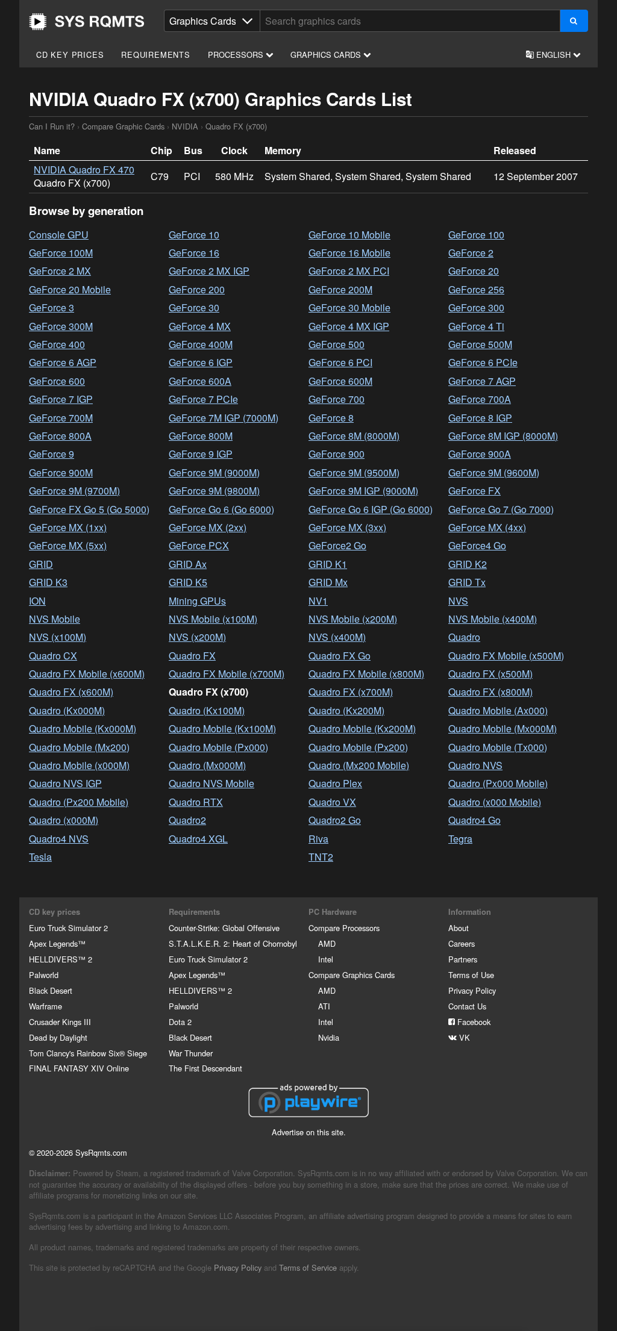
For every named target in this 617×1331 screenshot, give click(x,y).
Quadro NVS (475, 765)
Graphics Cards (326, 54)
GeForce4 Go (477, 545)
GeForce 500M (480, 344)
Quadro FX (192, 655)
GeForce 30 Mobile (349, 307)
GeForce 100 (476, 235)
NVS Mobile (54, 619)
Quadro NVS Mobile (211, 783)
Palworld (43, 974)
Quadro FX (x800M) (490, 692)
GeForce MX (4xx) (487, 527)
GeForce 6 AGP (62, 362)
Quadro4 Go (474, 820)
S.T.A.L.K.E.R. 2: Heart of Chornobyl (233, 943)
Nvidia (328, 1037)
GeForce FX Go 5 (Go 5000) (89, 509)
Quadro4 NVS (59, 839)
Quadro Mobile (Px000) (218, 747)
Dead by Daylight (58, 1037)
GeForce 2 (470, 253)
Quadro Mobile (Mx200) (79, 747)
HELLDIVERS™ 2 (60, 959)
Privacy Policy (472, 990)
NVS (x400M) (337, 637)
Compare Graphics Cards (351, 974)
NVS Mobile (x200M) (352, 619)
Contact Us (467, 1006)
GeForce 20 (473, 271)
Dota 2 (180, 1021)
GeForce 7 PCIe (203, 399)
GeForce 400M (201, 344)
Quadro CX (53, 655)
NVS (458, 601)
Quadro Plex (335, 783)
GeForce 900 (336, 454)
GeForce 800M (201, 436)
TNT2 (320, 857)
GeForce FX (474, 490)
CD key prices (70, 54)
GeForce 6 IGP (201, 362)
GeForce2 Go (337, 545)
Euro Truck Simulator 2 (68, 928)
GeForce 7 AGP (482, 381)
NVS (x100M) (57, 637)
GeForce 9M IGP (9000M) (363, 490)
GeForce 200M (340, 289)
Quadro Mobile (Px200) (358, 747)
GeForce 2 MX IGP (209, 271)
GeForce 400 (57, 344)
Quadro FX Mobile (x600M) (87, 674)
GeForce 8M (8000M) (353, 436)
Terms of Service (308, 1267)
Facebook (472, 1021)
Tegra (460, 839)
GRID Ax (188, 564)
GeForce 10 (194, 235)
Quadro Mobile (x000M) (79, 765)
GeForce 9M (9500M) (353, 472)
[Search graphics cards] (574, 21)
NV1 (318, 601)
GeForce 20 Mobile (70, 289)
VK (463, 1037)
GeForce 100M (61, 253)
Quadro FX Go (339, 655)
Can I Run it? (87, 21)
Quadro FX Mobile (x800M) (366, 674)
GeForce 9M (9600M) (493, 472)
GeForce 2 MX (60, 271)
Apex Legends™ (57, 943)
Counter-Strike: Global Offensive (224, 928)
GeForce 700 (336, 399)
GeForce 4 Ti (476, 326)
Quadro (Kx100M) (207, 710)
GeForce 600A (200, 381)
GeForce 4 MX (200, 326)
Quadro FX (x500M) (490, 674)
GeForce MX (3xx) (347, 527)
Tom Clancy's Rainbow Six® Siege (88, 1053)
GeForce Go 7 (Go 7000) (501, 509)
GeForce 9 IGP (201, 454)
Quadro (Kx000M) (67, 710)
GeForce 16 (194, 253)
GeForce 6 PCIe (483, 362)
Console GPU (59, 235)
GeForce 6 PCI (340, 362)
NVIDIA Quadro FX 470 (84, 169)
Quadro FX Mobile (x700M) (226, 674)
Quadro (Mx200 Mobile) (358, 765)
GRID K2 (467, 564)
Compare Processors (344, 928)
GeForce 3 (51, 307)
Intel (325, 959)
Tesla (40, 857)
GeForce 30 (194, 307)
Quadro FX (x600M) (71, 692)
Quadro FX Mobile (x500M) (506, 655)
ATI (324, 1006)
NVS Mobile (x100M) (213, 619)
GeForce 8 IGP (480, 418)
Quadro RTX (196, 802)
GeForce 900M (61, 472)
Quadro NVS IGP (65, 783)
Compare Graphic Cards (123, 126)
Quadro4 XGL (198, 839)
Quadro (464, 637)
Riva (318, 839)
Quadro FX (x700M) (350, 692)
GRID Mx (328, 582)
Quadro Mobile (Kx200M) (362, 728)
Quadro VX (332, 802)
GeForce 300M (61, 326)
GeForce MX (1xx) (68, 527)
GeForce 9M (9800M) (214, 490)
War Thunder (191, 1053)
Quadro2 (187, 820)
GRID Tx (467, 582)
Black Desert (50, 990)
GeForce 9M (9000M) (214, 472)
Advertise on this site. (309, 1132)
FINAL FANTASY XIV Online (79, 1068)
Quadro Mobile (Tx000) (497, 747)
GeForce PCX (199, 545)
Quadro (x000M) (63, 820)
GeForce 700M (61, 418)
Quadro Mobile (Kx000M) (82, 728)
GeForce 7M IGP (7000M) (223, 418)
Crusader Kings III (60, 1021)
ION (37, 601)
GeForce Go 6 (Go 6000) (221, 509)
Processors (237, 54)
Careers (461, 943)
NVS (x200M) (197, 637)
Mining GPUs (197, 601)
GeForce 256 (476, 289)
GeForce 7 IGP (61, 399)
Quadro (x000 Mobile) (494, 802)
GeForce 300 (476, 307)
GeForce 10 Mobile (349, 235)
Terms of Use (471, 974)
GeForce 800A (60, 436)
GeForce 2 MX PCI (348, 271)
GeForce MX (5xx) (68, 545)
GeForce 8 (331, 418)
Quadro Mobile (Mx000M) (502, 728)
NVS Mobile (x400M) (492, 619)
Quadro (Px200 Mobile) (78, 802)
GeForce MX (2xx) (207, 527)
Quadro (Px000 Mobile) (498, 783)
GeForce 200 (197, 289)
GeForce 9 (51, 454)
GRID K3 (48, 582)
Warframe (45, 1006)
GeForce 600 (57, 381)
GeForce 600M (340, 381)
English (553, 54)
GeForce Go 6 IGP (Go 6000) (370, 509)
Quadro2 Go (334, 820)
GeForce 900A (479, 454)
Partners (462, 959)
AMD (327, 943)
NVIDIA (185, 126)
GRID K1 (327, 564)
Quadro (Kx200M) (346, 710)
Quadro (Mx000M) (207, 765)
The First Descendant (205, 1068)
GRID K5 (188, 582)
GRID (41, 564)
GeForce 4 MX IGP (348, 326)
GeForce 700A (479, 399)
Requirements (155, 54)
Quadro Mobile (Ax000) (498, 710)
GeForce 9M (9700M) (74, 490)
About (458, 928)
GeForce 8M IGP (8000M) (503, 436)
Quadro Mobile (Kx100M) (222, 728)
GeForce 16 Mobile (349, 253)
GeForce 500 (336, 344)
